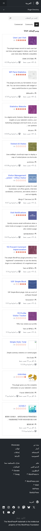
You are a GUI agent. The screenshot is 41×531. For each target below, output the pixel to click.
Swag (16, 474)
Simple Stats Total (18, 342)
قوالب (17, 449)
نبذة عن (36, 445)
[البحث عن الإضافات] (10, 18)
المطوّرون (35, 470)
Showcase (15, 445)
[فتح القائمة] (3, 3)
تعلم (37, 463)
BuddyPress (34, 492)
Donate (15, 470)
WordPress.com (32, 481)
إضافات (16, 452)
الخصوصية (35, 456)
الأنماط (17, 456)
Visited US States (18, 144)
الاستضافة (35, 452)
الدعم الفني (35, 467)
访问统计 (22, 406)
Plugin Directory (33, 9)
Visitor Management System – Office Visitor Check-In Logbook (15, 176)
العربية (31, 502)
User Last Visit (19, 38)
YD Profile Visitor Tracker (19, 314)
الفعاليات (16, 467)
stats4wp (22, 374)
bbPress (35, 489)
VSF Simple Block (18, 281)
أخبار (37, 449)
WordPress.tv (32, 474)
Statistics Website (18, 106)
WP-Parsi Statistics (17, 72)
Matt (36, 485)
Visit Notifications (18, 212)
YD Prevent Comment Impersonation (16, 248)
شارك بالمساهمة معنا (11, 463)
